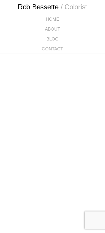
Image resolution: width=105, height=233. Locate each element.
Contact (52, 48)
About (52, 29)
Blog (52, 38)
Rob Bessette (53, 7)
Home (53, 19)
